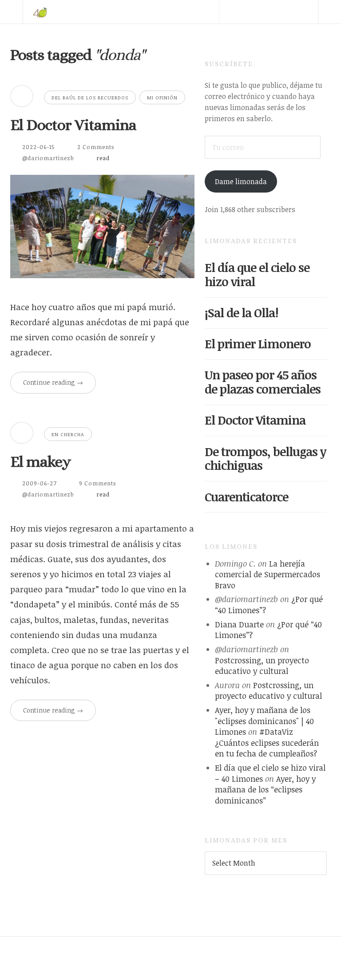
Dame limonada (241, 181)
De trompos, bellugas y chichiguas (265, 458)
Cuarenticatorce (246, 496)
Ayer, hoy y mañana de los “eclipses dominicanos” (265, 789)
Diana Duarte (239, 624)
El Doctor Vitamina (73, 125)
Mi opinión (162, 97)
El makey (40, 461)
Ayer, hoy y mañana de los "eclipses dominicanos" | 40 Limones (264, 721)
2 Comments (95, 147)
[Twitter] (230, 35)
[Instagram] (306, 35)
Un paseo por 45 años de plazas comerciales (263, 381)
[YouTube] (281, 35)
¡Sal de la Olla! (241, 312)
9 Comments (97, 483)
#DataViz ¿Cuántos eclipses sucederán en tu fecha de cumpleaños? (267, 742)
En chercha (68, 434)
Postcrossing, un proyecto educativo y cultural (262, 666)
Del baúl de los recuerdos (90, 97)
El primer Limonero (258, 343)
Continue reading (53, 382)
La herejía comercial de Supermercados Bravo (267, 574)
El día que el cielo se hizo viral (257, 274)
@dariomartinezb (48, 158)
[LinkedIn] (255, 35)
